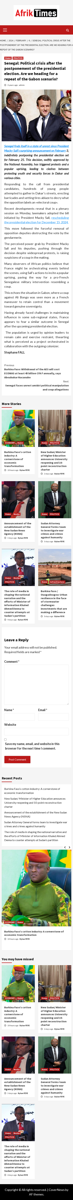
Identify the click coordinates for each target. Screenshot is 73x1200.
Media (17, 514)
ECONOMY (10, 443)
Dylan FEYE (25, 470)
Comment (11, 661)
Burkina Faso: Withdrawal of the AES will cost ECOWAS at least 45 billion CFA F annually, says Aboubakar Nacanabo (32, 371)
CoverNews (57, 1190)
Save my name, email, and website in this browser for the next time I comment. (32, 746)
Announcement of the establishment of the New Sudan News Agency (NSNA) (17, 528)
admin (22, 85)
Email (42, 710)
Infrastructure (57, 582)
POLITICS (18, 58)
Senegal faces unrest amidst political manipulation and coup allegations (37, 385)
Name (9, 710)
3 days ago (12, 538)
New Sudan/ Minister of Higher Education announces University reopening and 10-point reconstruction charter (54, 460)
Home (8, 58)
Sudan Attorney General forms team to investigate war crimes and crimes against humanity (53, 530)
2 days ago (48, 473)
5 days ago (48, 616)
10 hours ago (13, 470)
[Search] (67, 30)
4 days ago (12, 619)
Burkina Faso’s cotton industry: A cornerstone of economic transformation (17, 459)
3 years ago (12, 85)
